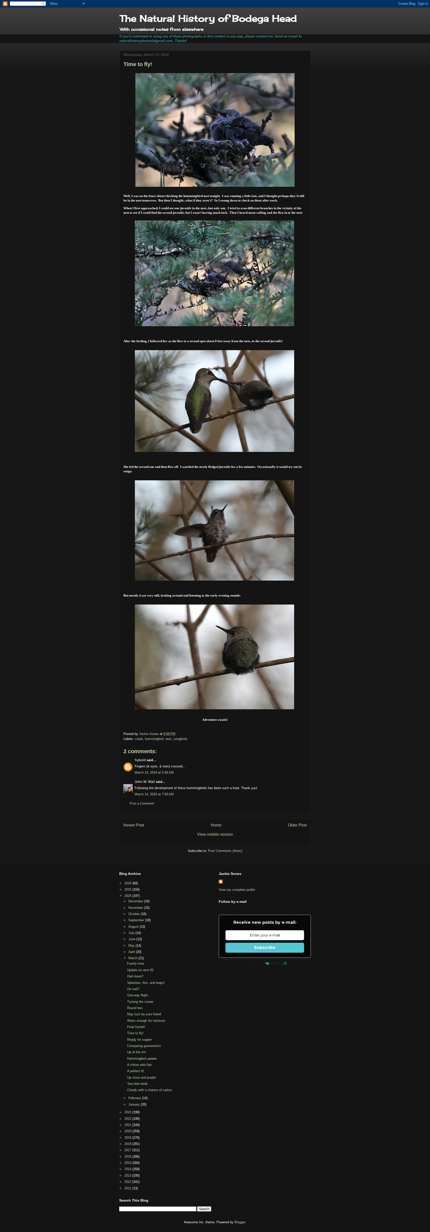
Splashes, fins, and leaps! (146, 983)
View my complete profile (237, 890)
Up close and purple (141, 1077)
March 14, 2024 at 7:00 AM (154, 794)
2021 (128, 1125)
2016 (128, 1156)
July (131, 933)
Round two (134, 1008)
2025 (128, 889)
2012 (128, 1182)
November (136, 908)
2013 (128, 1175)
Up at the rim (136, 1052)
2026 (128, 883)
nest (168, 739)
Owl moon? (135, 976)
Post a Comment (142, 803)
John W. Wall (145, 782)
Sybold (140, 760)
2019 (128, 1137)
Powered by (253, 963)
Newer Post (133, 825)
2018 (128, 1144)
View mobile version (215, 834)
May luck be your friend (144, 1014)
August (134, 926)
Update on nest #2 (140, 970)
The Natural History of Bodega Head (208, 18)
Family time (135, 963)
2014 (128, 1169)
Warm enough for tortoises (146, 1021)
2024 (128, 896)
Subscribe (264, 947)
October (134, 914)
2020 (128, 1131)
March (133, 958)
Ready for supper (139, 1039)
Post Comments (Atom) (225, 851)
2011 (128, 1188)
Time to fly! (135, 1033)
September (136, 920)
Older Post (297, 825)
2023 (128, 1112)
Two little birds (137, 1084)
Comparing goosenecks (144, 1046)
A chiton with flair (139, 1065)
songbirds (180, 739)
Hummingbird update (142, 1058)
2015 (128, 1163)
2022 (128, 1119)
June (132, 939)
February (135, 1098)
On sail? (133, 989)
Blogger (239, 1222)
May (132, 945)
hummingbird (154, 739)
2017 (128, 1150)
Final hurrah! (136, 1027)
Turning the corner (140, 1002)
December (136, 901)
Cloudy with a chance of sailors (149, 1090)
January (134, 1104)
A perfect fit (135, 1071)
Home (216, 825)
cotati (139, 739)
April (132, 952)
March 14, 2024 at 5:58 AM (154, 772)
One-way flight (137, 995)
